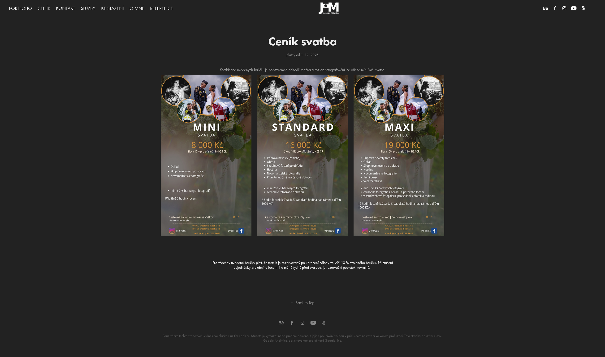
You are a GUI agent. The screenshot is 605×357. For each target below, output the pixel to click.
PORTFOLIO (20, 8)
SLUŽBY (88, 8)
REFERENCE (161, 8)
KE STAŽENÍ (112, 8)
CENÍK (44, 8)
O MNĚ (137, 8)
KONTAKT (65, 8)
